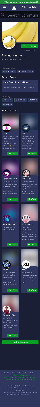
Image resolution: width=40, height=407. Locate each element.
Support (33, 379)
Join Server (31, 46)
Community (25, 71)
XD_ (24, 269)
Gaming (9, 71)
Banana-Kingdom (13, 55)
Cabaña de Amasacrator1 (28, 180)
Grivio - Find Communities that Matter (15, 377)
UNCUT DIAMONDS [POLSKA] (27, 136)
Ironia (5, 133)
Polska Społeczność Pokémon (8, 272)
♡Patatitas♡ (27, 224)
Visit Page (12, 153)
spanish (21, 100)
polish (7, 104)
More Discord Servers (20, 342)
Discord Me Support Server (22, 375)
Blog (28, 379)
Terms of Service (9, 379)
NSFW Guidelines (20, 379)
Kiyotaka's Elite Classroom (9, 316)
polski (33, 100)
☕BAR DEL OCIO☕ (10, 226)
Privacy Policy (31, 377)
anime (7, 100)
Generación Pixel (10, 178)
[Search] (2, 14)
